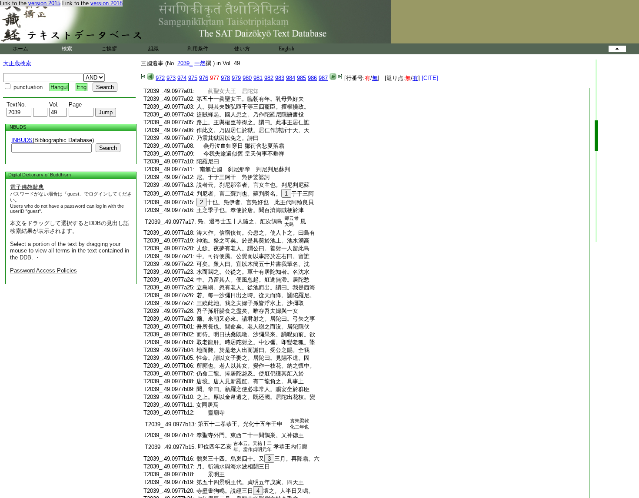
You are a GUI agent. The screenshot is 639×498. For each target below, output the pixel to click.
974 (181, 78)
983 (279, 78)
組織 (153, 49)
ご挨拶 (109, 49)
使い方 (242, 49)
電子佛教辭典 (27, 187)
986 (312, 78)
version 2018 (106, 3)
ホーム (20, 49)
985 (301, 78)
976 (203, 78)
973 (171, 78)
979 (236, 78)
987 (323, 78)
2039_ (185, 63)
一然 (200, 63)
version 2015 (44, 3)
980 (247, 78)
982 (268, 78)
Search (108, 148)
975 (192, 78)
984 (290, 78)
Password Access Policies (43, 270)
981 (258, 78)
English (286, 49)
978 (225, 78)
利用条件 (197, 49)
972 (160, 78)
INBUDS (22, 140)
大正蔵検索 (17, 63)
